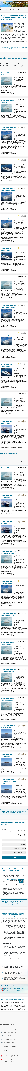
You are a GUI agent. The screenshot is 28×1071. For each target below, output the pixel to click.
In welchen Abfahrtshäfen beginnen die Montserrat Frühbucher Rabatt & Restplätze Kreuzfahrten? (14, 960)
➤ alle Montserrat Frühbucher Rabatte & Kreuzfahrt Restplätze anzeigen (14, 48)
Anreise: (4, 829)
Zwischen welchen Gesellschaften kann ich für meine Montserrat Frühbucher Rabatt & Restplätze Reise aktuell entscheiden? (14, 966)
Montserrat (14, 7)
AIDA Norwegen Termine (8, 1002)
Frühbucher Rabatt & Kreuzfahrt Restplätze (10, 10)
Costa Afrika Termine (20, 1009)
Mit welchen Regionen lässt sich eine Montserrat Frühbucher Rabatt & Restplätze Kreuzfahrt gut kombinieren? (14, 978)
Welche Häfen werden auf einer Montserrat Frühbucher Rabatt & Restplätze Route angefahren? (14, 954)
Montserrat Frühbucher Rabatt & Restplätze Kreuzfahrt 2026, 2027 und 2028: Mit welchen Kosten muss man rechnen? (14, 948)
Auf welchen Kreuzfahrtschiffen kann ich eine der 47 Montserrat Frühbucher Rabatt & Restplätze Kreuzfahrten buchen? (14, 972)
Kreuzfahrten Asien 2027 (7, 1006)
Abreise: (4, 834)
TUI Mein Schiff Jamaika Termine (17, 1005)
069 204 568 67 (7, 938)
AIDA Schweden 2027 (12, 1008)
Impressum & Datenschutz (9, 1068)
